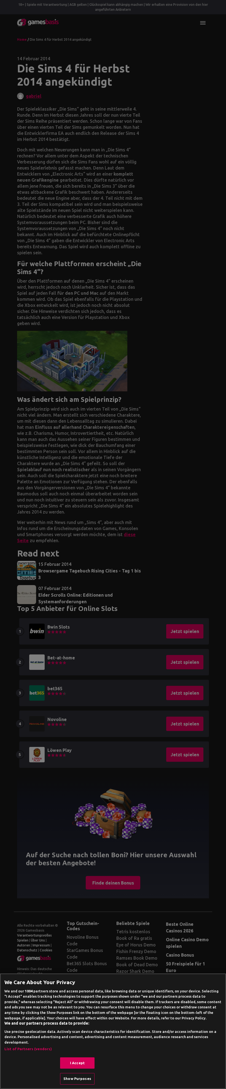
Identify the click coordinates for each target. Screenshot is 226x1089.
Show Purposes (77, 1078)
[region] (113, 1031)
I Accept (77, 1063)
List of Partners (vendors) (28, 1049)
